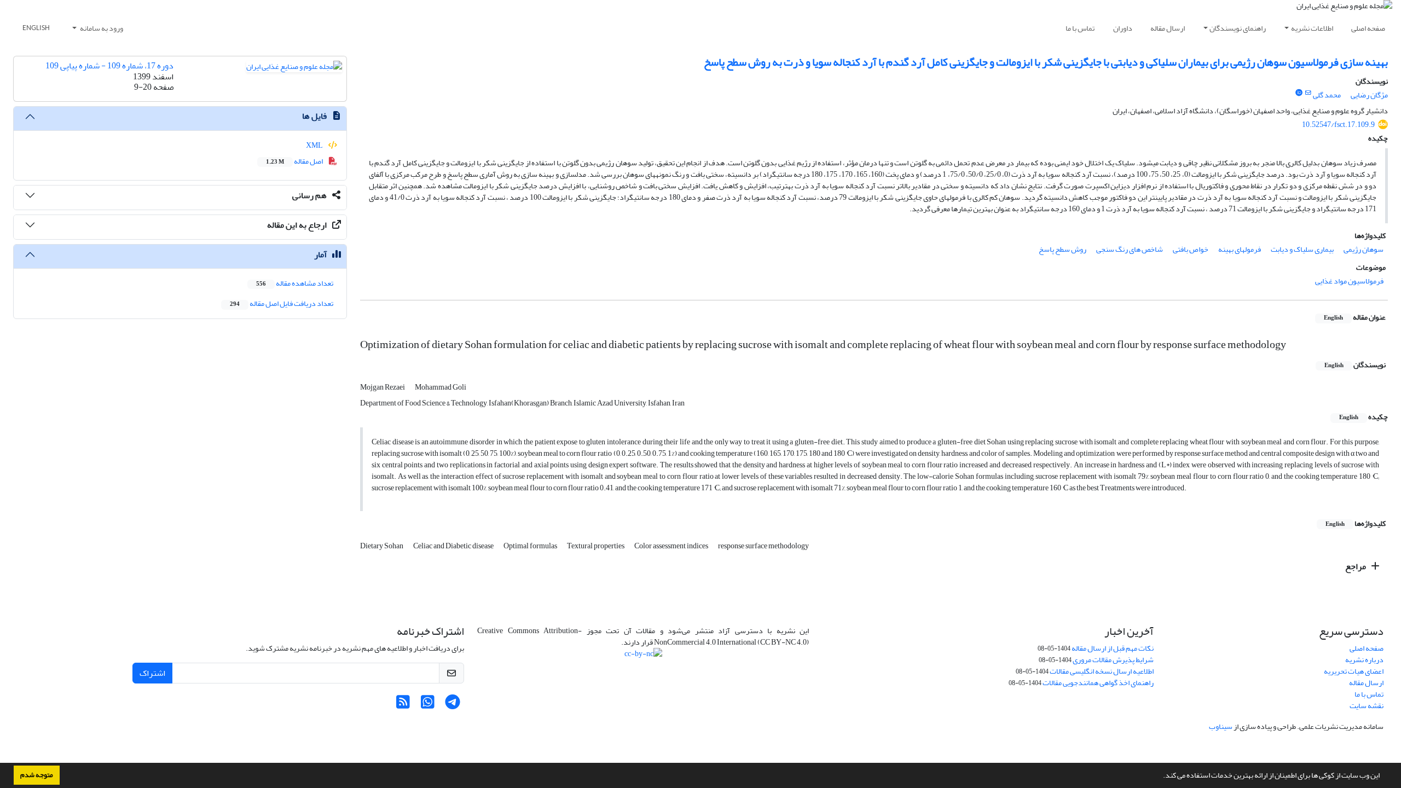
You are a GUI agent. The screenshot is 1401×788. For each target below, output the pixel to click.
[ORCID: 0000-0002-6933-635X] (1298, 93)
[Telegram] (452, 705)
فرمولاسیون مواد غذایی (1349, 281)
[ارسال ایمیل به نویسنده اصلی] (1308, 93)
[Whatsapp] (427, 705)
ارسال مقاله (1167, 28)
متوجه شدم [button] (36, 774)
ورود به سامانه (101, 28)
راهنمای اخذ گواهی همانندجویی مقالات (1098, 682)
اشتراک (152, 673)
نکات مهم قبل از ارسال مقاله (1113, 648)
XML (315, 145)
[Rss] (403, 705)
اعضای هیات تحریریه (1353, 671)
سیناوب (1220, 726)
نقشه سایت (1366, 705)
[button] (1160, 776)
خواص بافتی (1190, 249)
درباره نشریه (1364, 659)
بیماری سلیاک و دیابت (1302, 249)
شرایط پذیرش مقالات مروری (1113, 659)
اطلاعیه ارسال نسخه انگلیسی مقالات (1102, 671)
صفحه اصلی (1368, 28)
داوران (1122, 28)
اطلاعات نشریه (1312, 28)
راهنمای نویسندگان (1237, 28)
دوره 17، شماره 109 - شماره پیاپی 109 (109, 65)
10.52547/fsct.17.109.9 (1338, 124)
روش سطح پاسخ (1062, 249)
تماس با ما (1080, 28)
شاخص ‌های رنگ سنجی (1129, 249)
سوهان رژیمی (1363, 249)
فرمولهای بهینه (1239, 249)
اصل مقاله (295, 161)
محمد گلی (1327, 95)
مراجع (1356, 566)
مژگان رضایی (1369, 95)
